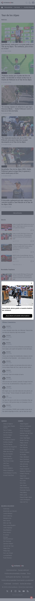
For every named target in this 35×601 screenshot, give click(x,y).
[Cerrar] (31, 283)
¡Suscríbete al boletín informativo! (17, 316)
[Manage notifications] (31, 597)
